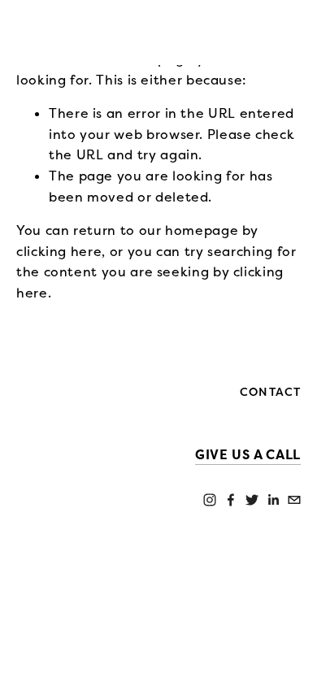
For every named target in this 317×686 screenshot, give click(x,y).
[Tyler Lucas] (230, 499)
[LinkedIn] (273, 499)
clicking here (59, 251)
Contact (270, 392)
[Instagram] (209, 499)
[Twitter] (251, 499)
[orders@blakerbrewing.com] (294, 499)
